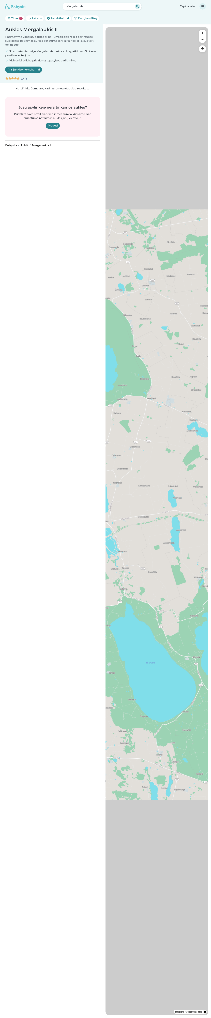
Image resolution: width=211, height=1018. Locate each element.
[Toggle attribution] (205, 1012)
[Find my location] (202, 48)
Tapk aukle (187, 6)
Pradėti (53, 125)
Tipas (16, 18)
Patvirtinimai (59, 18)
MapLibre (179, 1011)
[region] (157, 521)
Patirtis (36, 18)
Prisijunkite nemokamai (23, 69)
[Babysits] (15, 6)
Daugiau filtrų (87, 18)
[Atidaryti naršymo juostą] (202, 6)
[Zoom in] (202, 33)
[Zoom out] (202, 39)
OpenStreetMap (194, 1011)
